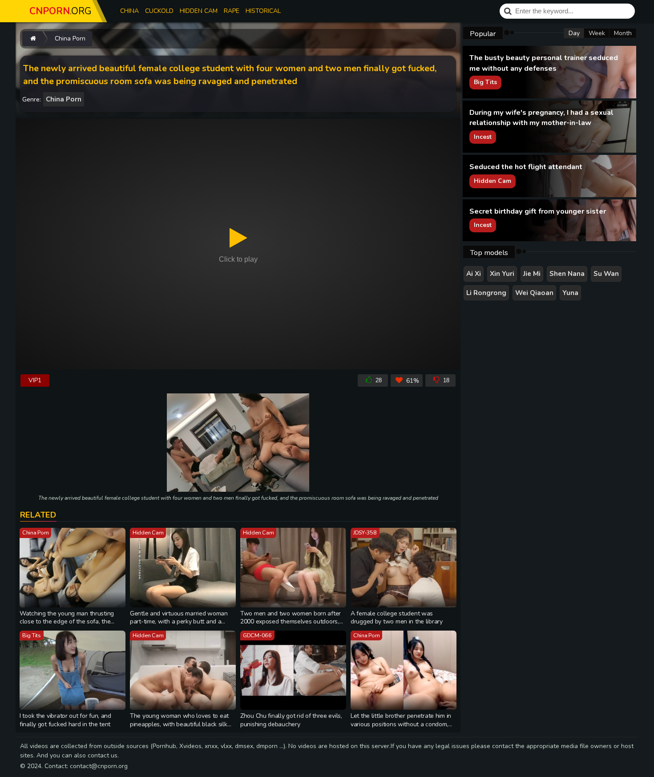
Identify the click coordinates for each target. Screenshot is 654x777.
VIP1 (34, 380)
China (129, 11)
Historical (263, 11)
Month (623, 33)
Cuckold (159, 11)
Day (574, 33)
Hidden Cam (199, 11)
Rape (231, 11)
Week (597, 33)
